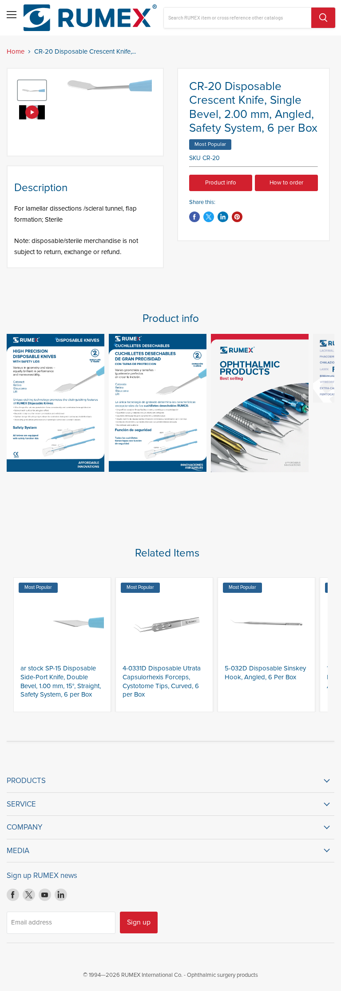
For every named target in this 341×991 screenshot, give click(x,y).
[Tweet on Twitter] (208, 217)
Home (15, 51)
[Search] (323, 18)
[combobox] (237, 18)
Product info (220, 182)
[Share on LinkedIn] (223, 217)
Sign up (139, 922)
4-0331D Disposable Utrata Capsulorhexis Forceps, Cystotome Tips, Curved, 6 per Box (162, 681)
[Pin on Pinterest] (237, 217)
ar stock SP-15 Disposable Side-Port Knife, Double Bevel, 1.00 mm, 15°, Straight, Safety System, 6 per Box (60, 681)
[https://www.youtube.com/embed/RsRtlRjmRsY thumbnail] (32, 112)
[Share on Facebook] (194, 217)
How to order (286, 182)
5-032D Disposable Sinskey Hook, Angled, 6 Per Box (265, 672)
